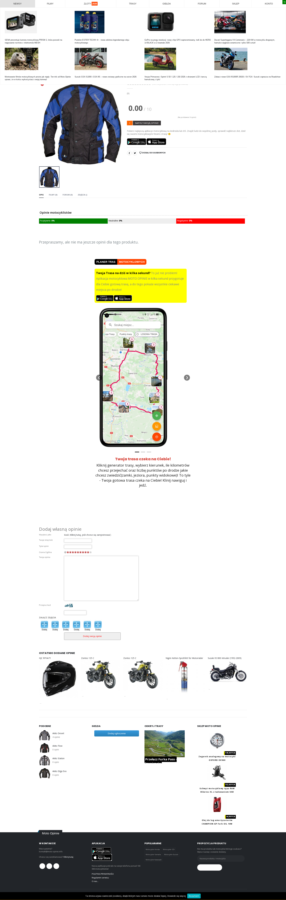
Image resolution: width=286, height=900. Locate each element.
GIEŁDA (167, 3)
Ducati (217, 37)
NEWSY (17, 3)
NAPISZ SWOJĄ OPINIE (147, 122)
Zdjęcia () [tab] (82, 194)
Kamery (8, 37)
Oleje (77, 37)
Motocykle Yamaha (153, 854)
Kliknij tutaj (68, 857)
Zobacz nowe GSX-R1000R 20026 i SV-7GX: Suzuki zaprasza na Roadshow (247, 77)
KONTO (269, 3)
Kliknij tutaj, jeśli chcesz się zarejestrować (90, 534)
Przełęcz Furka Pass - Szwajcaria (160, 761)
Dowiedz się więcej (176, 895)
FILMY (50, 3)
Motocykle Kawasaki (154, 860)
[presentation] (43, 120)
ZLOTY (90, 3)
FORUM (202, 3)
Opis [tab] (41, 194)
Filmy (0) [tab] (53, 194)
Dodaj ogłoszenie (117, 733)
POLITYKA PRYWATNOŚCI (103, 874)
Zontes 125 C (87, 658)
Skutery (147, 74)
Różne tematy (11, 74)
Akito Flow (57, 746)
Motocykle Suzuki (171, 854)
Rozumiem (194, 895)
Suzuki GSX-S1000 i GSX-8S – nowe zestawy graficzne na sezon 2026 (105, 77)
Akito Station (58, 758)
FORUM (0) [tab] (68, 194)
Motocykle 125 (168, 849)
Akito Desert (58, 733)
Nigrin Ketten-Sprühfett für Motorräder (184, 658)
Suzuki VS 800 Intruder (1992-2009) (224, 658)
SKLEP (235, 3)
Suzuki (78, 74)
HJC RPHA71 (45, 658)
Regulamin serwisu (100, 877)
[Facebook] (129, 153)
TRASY (132, 3)
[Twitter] (134, 153)
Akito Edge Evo (59, 771)
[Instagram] (56, 866)
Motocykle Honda (153, 849)
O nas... (95, 881)
